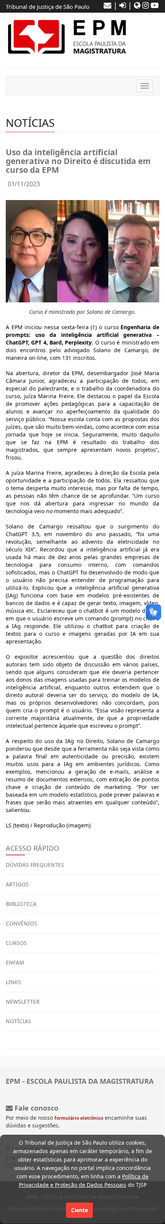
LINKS (13, 982)
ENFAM (15, 962)
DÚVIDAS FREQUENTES (35, 864)
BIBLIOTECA (21, 903)
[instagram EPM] (145, 5)
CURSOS (16, 943)
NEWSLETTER (23, 1001)
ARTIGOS (17, 884)
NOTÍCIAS (18, 1021)
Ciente (79, 1210)
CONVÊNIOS (21, 923)
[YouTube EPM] (154, 5)
